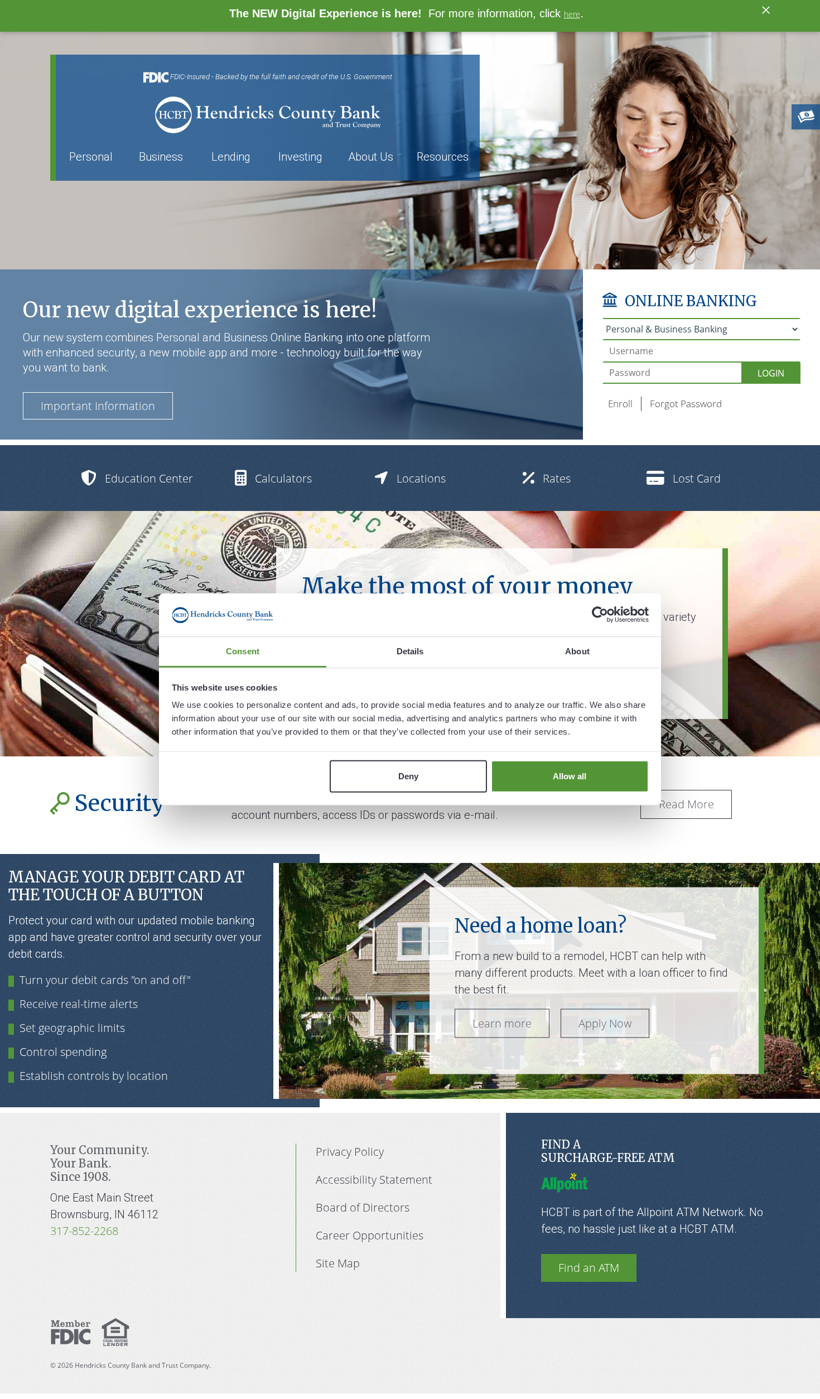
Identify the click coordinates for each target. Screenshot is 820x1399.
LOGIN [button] (771, 373)
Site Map (338, 1263)
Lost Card (697, 478)
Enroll (620, 403)
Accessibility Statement (374, 1179)
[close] (766, 9)
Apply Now (604, 1023)
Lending (230, 156)
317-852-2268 (84, 1230)
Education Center (149, 478)
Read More (686, 804)
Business (161, 156)
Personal (91, 156)
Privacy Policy (350, 1151)
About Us (370, 156)
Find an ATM (588, 1267)
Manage (43, 876)
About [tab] (577, 651)
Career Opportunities (369, 1235)
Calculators (283, 478)
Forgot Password (686, 403)
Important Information (98, 405)
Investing (300, 156)
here (572, 14)
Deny (408, 776)
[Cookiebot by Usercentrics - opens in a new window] (600, 614)
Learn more (502, 1023)
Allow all (569, 776)
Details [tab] (410, 651)
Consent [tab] (242, 651)
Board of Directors (362, 1207)
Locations (421, 478)
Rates (557, 478)
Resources (443, 156)
